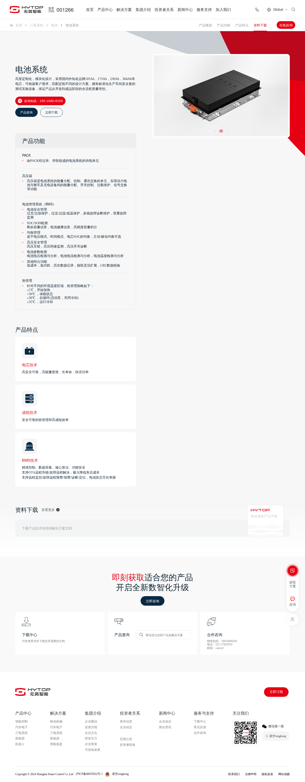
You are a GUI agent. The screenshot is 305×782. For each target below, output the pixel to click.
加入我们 (223, 9)
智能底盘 (56, 744)
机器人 (20, 744)
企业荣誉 (91, 744)
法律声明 (250, 774)
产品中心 (105, 9)
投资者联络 (127, 745)
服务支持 (204, 9)
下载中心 (200, 721)
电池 (54, 25)
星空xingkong (130, 733)
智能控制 (21, 721)
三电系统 (36, 25)
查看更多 (48, 510)
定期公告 (126, 739)
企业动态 (126, 727)
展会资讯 (165, 727)
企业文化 (91, 733)
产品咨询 (26, 112)
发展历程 (91, 727)
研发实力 (91, 738)
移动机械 (56, 721)
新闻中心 (185, 9)
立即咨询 (152, 601)
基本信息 (126, 721)
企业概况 (91, 721)
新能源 (20, 738)
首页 (90, 9)
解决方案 (124, 9)
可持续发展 (92, 750)
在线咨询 (286, 25)
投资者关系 (164, 9)
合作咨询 (200, 733)
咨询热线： (43, 101)
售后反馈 (200, 727)
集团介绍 (143, 9)
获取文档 (259, 528)
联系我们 (234, 774)
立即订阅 (276, 692)
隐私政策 (267, 774)
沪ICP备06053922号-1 (89, 774)
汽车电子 (21, 727)
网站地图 (284, 774)
